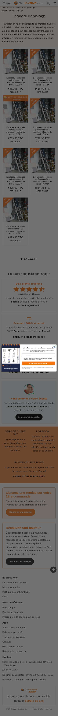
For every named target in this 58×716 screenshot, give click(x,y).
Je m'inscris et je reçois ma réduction (38, 363)
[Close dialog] (55, 346)
